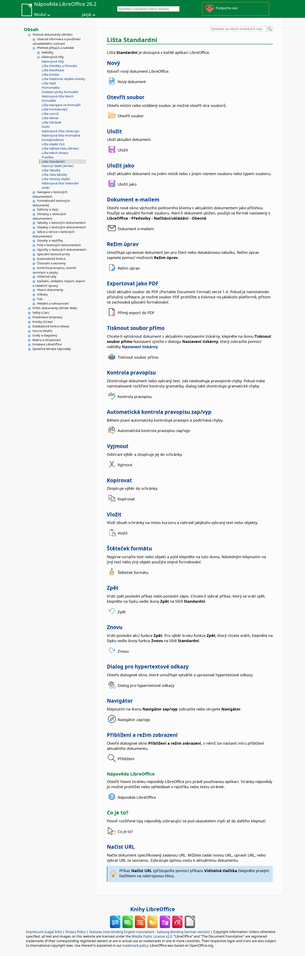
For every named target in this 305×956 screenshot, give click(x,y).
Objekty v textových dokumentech (61, 227)
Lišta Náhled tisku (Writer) (60, 148)
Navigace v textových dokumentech (50, 194)
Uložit (114, 131)
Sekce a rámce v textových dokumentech (53, 234)
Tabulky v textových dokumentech (61, 222)
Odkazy (42, 294)
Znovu (114, 626)
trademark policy (135, 945)
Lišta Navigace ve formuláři (61, 105)
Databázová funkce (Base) (50, 326)
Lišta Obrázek (51, 122)
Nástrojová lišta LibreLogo (60, 131)
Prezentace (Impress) (47, 317)
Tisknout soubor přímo (136, 327)
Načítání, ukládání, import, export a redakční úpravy (59, 283)
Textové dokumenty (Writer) (52, 34)
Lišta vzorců (50, 113)
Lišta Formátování (54, 109)
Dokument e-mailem (133, 199)
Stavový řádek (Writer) (58, 166)
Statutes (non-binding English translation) (121, 931)
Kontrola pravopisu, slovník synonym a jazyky (54, 270)
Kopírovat (119, 480)
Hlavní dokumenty (50, 290)
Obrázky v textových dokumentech (49, 216)
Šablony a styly (47, 209)
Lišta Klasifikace (53, 70)
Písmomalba (51, 87)
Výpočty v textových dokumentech (61, 249)
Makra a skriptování (46, 340)
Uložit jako (120, 165)
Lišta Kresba (50, 74)
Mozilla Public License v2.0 (152, 936)
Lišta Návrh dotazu (55, 153)
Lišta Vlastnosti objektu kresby (63, 79)
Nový (113, 62)
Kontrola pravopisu (131, 372)
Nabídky (47, 52)
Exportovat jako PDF (133, 283)
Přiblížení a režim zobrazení (142, 734)
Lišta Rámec (50, 118)
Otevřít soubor (125, 96)
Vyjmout (117, 445)
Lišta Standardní (53, 161)
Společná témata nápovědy (51, 349)
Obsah (31, 29)
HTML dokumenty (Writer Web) (54, 308)
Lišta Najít (49, 83)
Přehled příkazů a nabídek (55, 48)
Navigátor (120, 700)
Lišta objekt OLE (53, 144)
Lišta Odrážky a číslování (59, 66)
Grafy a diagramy (44, 335)
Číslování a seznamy (51, 263)
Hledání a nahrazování (53, 303)
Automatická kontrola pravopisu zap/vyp (159, 411)
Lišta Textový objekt (56, 179)
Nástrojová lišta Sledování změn (60, 185)
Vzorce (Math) (42, 331)
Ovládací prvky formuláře (60, 92)
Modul (40, 14)
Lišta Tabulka (51, 170)
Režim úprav (123, 243)
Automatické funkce (51, 259)
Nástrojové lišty (52, 57)
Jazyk (86, 14)
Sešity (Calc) (40, 312)
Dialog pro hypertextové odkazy (148, 666)
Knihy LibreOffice (152, 908)
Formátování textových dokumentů (51, 202)
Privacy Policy (75, 931)
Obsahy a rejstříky (50, 240)
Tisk (40, 299)
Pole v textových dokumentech (59, 245)
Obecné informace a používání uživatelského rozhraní (57, 41)
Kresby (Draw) (42, 321)
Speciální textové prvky (53, 254)
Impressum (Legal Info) (44, 931)
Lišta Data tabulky (54, 174)
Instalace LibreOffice (47, 344)
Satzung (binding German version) (183, 931)
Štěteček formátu (129, 548)
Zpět (112, 587)
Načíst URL (121, 846)
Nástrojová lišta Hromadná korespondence (61, 137)
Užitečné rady (46, 276)
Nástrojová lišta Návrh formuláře (57, 98)
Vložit (46, 127)
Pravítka (47, 157)
